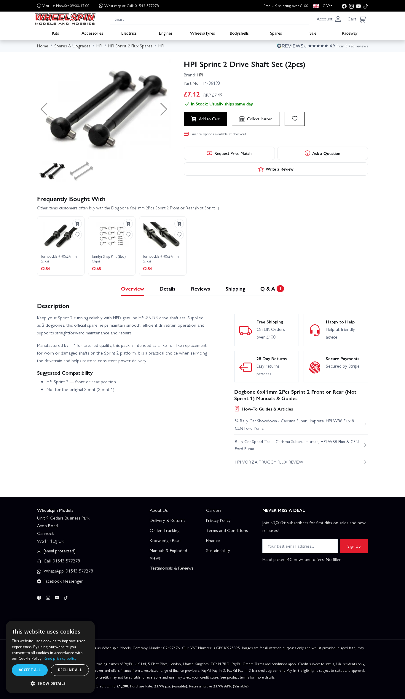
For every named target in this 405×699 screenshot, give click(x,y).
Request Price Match (233, 153)
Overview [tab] (132, 288)
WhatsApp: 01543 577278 (67, 570)
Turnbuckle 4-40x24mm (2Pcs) (59, 258)
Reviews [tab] (200, 288)
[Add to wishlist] (295, 119)
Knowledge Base (165, 540)
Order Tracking (164, 530)
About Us (159, 510)
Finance (213, 540)
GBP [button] (325, 5)
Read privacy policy (60, 658)
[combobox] (209, 19)
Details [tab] (168, 288)
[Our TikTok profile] (365, 5)
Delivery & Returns (167, 520)
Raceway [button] (350, 33)
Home (42, 45)
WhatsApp (131, 5)
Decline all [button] (70, 669)
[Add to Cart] (77, 223)
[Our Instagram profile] (351, 5)
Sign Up (354, 546)
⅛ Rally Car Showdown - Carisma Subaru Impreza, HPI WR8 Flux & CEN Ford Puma (295, 424)
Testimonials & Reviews (171, 568)
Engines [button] (166, 33)
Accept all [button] (30, 669)
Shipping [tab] (235, 288)
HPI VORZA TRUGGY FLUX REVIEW (269, 462)
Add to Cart (209, 118)
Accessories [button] (92, 33)
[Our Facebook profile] (344, 5)
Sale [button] (313, 33)
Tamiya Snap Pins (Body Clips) (109, 258)
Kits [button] (55, 33)
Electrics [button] (129, 33)
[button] (329, 19)
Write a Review (280, 169)
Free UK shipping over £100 (286, 5)
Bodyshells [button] (239, 33)
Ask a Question (326, 153)
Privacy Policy (218, 520)
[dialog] (50, 657)
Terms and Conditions (227, 530)
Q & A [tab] (270, 288)
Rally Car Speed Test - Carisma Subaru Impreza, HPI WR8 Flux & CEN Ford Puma (297, 444)
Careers (213, 510)
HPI (200, 74)
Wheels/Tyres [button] (202, 33)
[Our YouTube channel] (358, 5)
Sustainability (218, 550)
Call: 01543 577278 (61, 560)
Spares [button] (276, 33)
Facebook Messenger (62, 581)
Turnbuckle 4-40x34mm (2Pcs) (161, 258)
